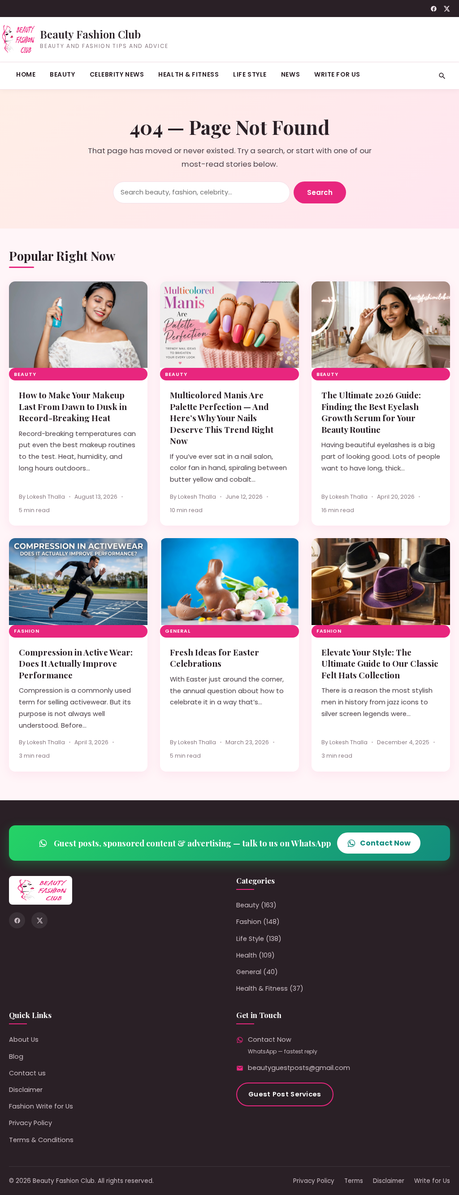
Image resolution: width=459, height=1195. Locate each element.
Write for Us (337, 74)
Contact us (27, 1073)
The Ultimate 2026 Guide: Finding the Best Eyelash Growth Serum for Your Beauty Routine (371, 412)
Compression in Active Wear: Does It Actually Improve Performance (76, 664)
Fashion (26, 631)
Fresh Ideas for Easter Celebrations (214, 658)
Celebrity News (117, 74)
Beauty (62, 74)
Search (320, 192)
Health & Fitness (188, 74)
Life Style (250, 74)
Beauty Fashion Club (90, 34)
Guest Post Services (284, 1094)
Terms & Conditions (41, 1139)
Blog (16, 1056)
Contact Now (385, 843)
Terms (353, 1181)
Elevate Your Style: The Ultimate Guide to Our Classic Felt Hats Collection (379, 664)
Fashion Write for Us (41, 1106)
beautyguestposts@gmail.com (299, 1067)
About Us (24, 1039)
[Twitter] (446, 8)
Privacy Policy (30, 1122)
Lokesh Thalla (46, 496)
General (178, 631)
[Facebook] (433, 8)
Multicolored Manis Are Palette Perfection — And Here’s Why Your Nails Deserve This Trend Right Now (221, 417)
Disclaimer (26, 1089)
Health (246, 955)
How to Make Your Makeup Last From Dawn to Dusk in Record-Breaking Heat (73, 406)
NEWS (290, 74)
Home (25, 74)
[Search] (442, 76)
